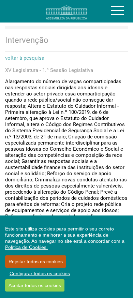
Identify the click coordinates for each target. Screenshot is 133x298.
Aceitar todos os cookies (35, 285)
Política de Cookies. (26, 247)
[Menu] (117, 10)
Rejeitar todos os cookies (36, 261)
